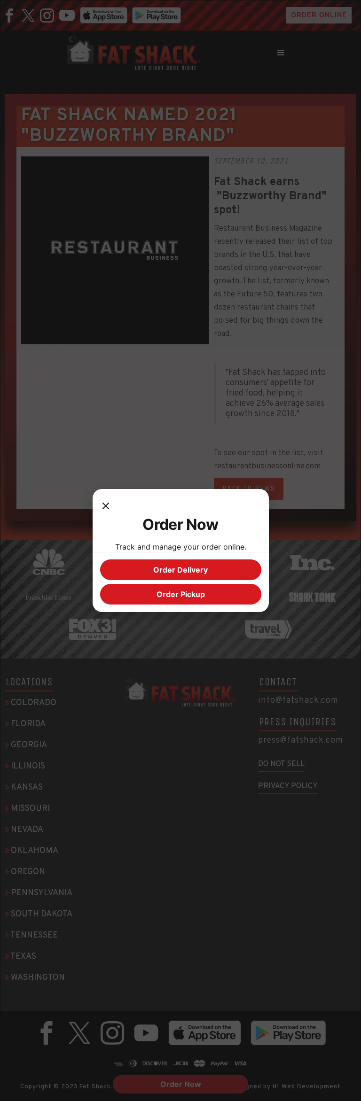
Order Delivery (180, 569)
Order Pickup (181, 594)
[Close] (105, 505)
